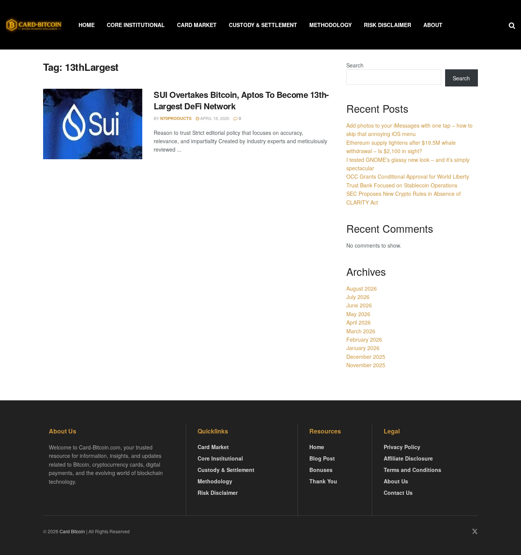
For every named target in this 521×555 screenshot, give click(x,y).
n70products (175, 118)
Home (87, 25)
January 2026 (362, 348)
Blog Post (322, 458)
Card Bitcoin (71, 531)
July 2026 (358, 297)
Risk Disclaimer (387, 25)
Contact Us (398, 492)
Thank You (323, 481)
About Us (396, 481)
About (432, 25)
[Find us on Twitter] (475, 531)
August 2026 (361, 288)
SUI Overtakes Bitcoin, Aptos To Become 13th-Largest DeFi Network (241, 100)
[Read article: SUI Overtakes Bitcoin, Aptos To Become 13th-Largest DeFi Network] (92, 124)
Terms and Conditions (412, 469)
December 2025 (365, 356)
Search (354, 65)
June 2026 (359, 305)
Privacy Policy (402, 447)
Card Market (197, 25)
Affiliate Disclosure (408, 458)
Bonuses (321, 469)
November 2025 (365, 365)
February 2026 (364, 339)
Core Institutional (136, 25)
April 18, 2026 (214, 118)
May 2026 (358, 314)
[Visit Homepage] (34, 25)
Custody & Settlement (263, 25)
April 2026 (358, 322)
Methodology (330, 25)
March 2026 (360, 331)
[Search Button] (512, 24)
